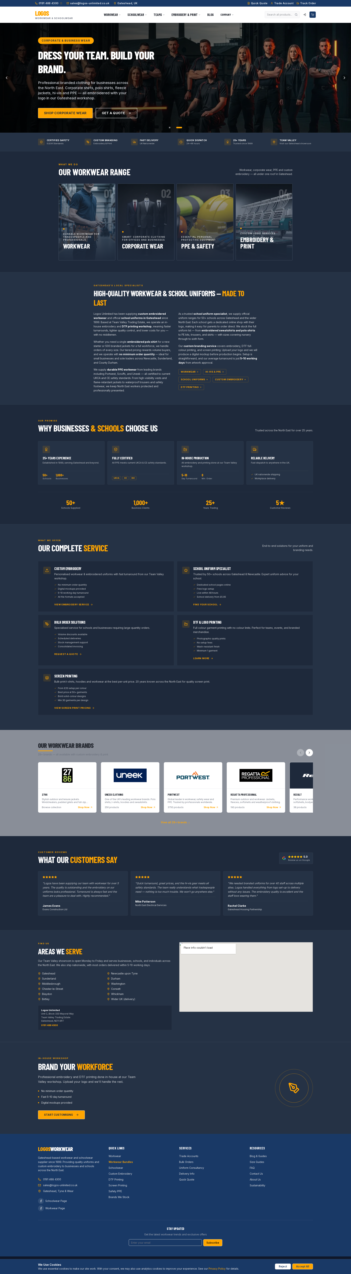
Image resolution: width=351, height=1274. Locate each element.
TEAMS (158, 15)
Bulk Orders (186, 1161)
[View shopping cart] (312, 14)
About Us (255, 1179)
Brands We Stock (119, 1197)
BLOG (210, 15)
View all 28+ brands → (175, 822)
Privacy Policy (217, 1268)
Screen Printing (118, 1185)
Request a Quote (66, 654)
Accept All (302, 1266)
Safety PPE (115, 1191)
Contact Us (256, 1173)
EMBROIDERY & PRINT (184, 15)
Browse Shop (122, 122)
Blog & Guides (258, 1156)
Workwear (188, 371)
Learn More (201, 658)
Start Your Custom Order (69, 122)
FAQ (252, 1167)
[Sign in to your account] (304, 14)
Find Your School (205, 604)
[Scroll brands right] (309, 752)
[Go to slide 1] (172, 127)
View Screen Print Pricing (72, 708)
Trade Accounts (188, 1156)
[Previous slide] (6, 77)
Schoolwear (116, 1167)
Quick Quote (186, 1179)
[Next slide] (344, 77)
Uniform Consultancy (191, 1167)
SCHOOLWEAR (135, 15)
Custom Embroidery (229, 379)
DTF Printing (190, 387)
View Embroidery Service (71, 604)
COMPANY (225, 14)
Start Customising (58, 1114)
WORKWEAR (111, 15)
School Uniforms (193, 379)
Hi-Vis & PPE (213, 371)
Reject (283, 1266)
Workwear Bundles (121, 1161)
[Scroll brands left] (300, 752)
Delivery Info (187, 1173)
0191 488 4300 (49, 1025)
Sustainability (257, 1185)
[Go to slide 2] (177, 127)
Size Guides (257, 1161)
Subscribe (212, 1242)
